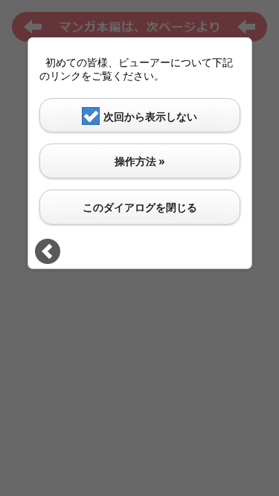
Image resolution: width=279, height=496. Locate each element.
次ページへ (47, 251)
